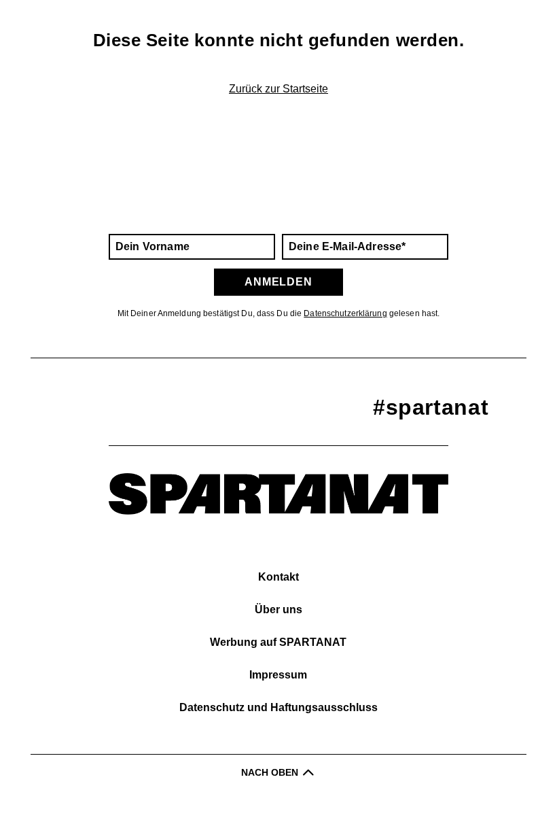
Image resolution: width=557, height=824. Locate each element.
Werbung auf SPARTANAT (278, 642)
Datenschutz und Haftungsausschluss (278, 707)
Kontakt (278, 577)
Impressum (278, 675)
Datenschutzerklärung (345, 313)
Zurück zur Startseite (278, 89)
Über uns (278, 609)
